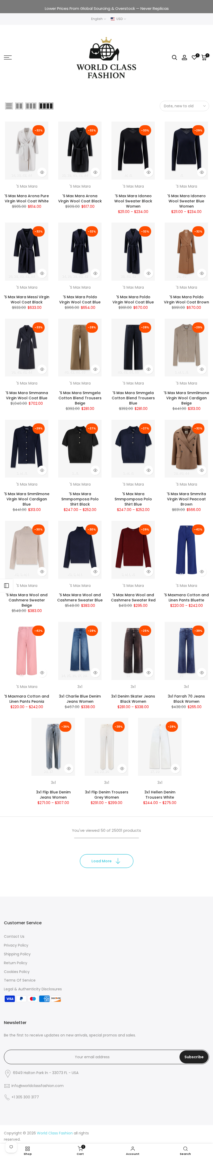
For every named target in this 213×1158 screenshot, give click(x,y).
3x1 (79, 686)
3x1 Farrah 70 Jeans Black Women (186, 699)
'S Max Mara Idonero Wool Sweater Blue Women (186, 201)
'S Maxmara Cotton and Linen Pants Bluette (186, 597)
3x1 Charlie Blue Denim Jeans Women (80, 699)
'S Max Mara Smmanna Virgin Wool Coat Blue (26, 395)
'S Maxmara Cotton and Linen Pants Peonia (26, 699)
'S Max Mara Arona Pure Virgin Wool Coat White (26, 198)
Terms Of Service (20, 980)
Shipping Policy (17, 954)
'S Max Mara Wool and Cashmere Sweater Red (133, 597)
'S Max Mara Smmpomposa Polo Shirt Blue (133, 499)
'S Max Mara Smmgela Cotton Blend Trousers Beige (80, 398)
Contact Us (14, 936)
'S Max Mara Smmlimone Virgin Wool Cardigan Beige (186, 398)
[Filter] (6, 585)
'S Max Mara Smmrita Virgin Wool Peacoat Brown (186, 499)
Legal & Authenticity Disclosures (33, 989)
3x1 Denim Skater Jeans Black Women (133, 699)
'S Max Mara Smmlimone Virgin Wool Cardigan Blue (26, 499)
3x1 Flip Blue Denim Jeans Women (53, 795)
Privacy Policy (16, 945)
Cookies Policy (17, 971)
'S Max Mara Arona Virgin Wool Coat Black (80, 198)
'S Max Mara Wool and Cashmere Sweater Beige (27, 600)
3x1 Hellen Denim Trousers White (159, 795)
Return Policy (15, 962)
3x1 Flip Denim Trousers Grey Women (106, 795)
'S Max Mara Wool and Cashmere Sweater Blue (80, 597)
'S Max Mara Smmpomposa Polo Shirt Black (80, 499)
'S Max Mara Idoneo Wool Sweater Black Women (133, 201)
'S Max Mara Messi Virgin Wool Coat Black (26, 299)
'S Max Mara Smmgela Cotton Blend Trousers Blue (133, 398)
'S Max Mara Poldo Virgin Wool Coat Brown (186, 299)
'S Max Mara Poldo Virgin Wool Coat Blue (80, 299)
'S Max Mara (26, 186)
